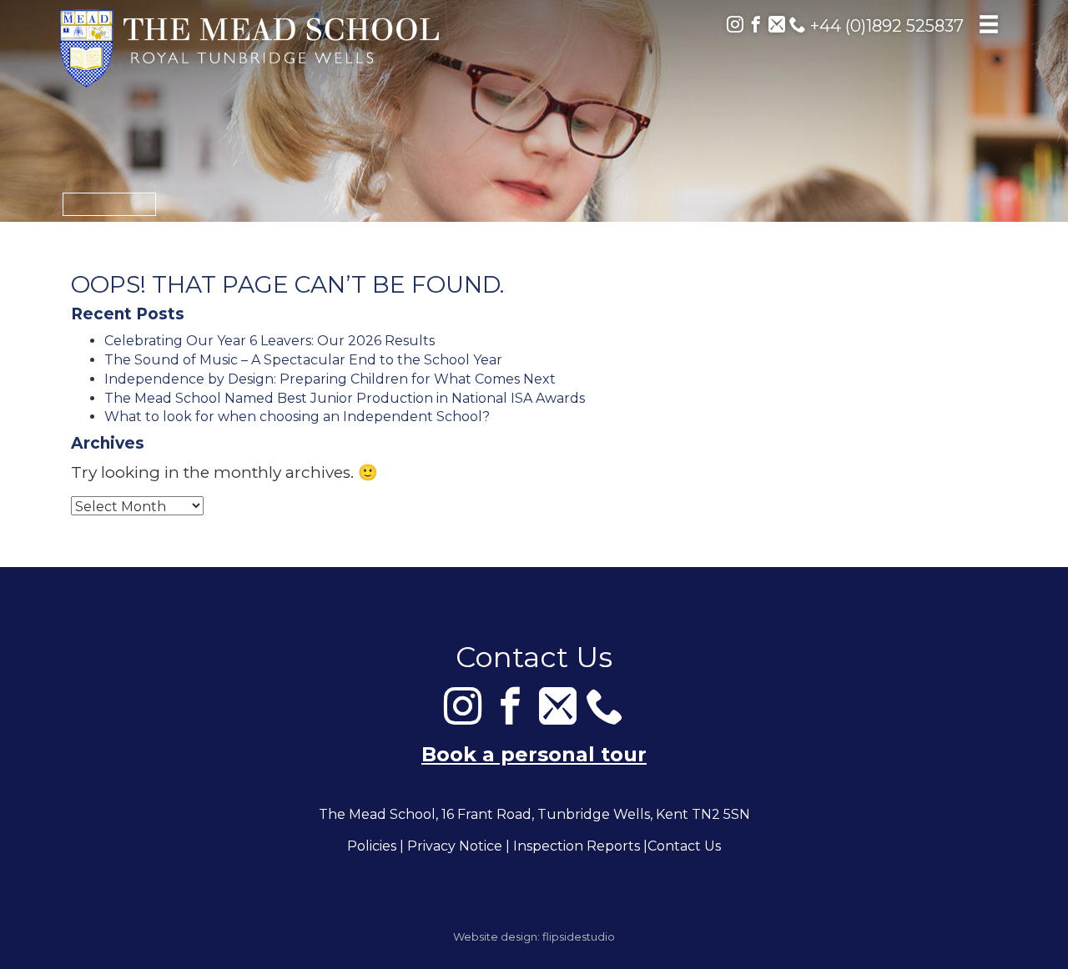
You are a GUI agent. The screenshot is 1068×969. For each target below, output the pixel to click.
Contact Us (684, 846)
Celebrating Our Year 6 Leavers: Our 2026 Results (269, 341)
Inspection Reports (576, 846)
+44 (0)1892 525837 (885, 26)
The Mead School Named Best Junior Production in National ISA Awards (344, 398)
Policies (371, 846)
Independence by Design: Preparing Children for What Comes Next (330, 379)
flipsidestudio (578, 936)
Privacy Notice (454, 846)
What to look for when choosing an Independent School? (297, 416)
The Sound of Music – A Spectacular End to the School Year (303, 360)
